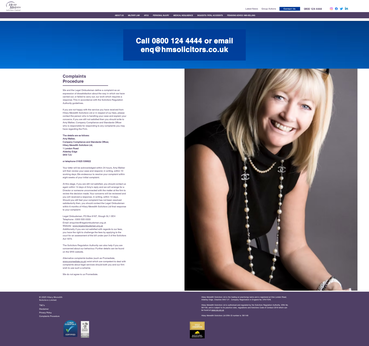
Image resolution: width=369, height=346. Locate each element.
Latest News (251, 8)
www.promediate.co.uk (74, 261)
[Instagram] (331, 9)
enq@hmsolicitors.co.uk (184, 49)
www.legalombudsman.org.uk (88, 225)
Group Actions (268, 8)
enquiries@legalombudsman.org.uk (88, 222)
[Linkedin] (346, 9)
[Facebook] (336, 9)
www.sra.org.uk (217, 310)
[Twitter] (341, 9)
